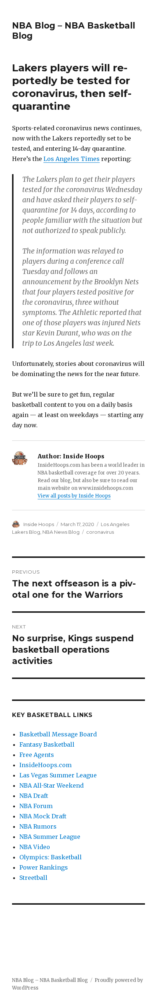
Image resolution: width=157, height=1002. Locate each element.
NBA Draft (33, 795)
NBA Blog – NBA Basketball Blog (50, 980)
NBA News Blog (61, 532)
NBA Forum (36, 806)
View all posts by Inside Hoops (74, 496)
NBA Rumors (38, 826)
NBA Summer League (49, 836)
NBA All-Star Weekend (51, 785)
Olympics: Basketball (50, 857)
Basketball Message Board (58, 734)
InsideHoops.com (45, 765)
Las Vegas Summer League (58, 775)
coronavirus (100, 532)
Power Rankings (43, 867)
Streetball (33, 877)
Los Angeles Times (71, 158)
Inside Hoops (38, 524)
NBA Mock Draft (42, 816)
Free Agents (36, 754)
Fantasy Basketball (46, 744)
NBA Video (34, 847)
